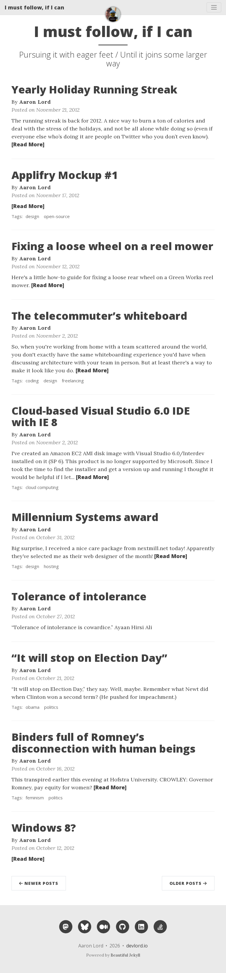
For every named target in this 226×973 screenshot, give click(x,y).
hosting (51, 566)
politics (51, 707)
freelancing (73, 380)
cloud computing (42, 487)
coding (32, 380)
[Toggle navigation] (214, 7)
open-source (57, 216)
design (32, 216)
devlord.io (137, 945)
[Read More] (27, 144)
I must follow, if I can (34, 7)
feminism (35, 797)
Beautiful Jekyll (125, 955)
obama (32, 707)
